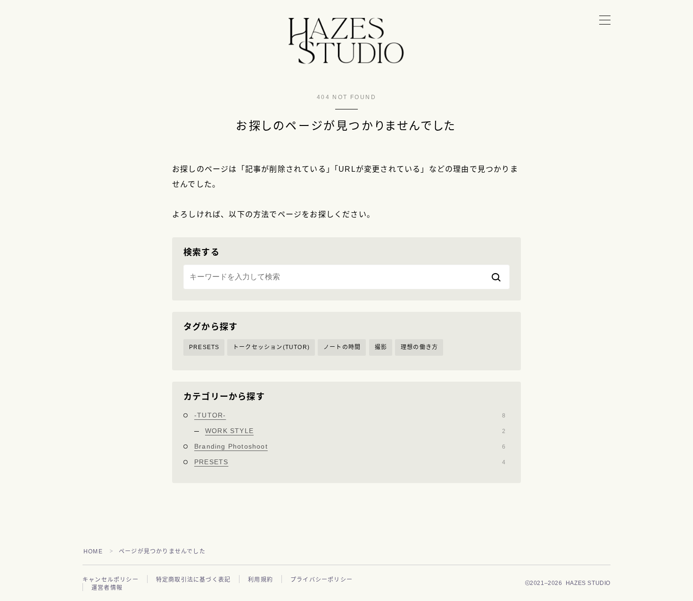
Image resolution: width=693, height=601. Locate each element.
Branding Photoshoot (349, 446)
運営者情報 (107, 587)
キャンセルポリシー (110, 579)
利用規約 (260, 579)
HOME (93, 551)
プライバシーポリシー (321, 579)
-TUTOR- (349, 415)
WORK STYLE (355, 430)
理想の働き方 (419, 347)
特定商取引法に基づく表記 (193, 579)
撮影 (381, 347)
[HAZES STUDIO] (346, 44)
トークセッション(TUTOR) (271, 347)
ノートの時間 (342, 347)
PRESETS (204, 347)
